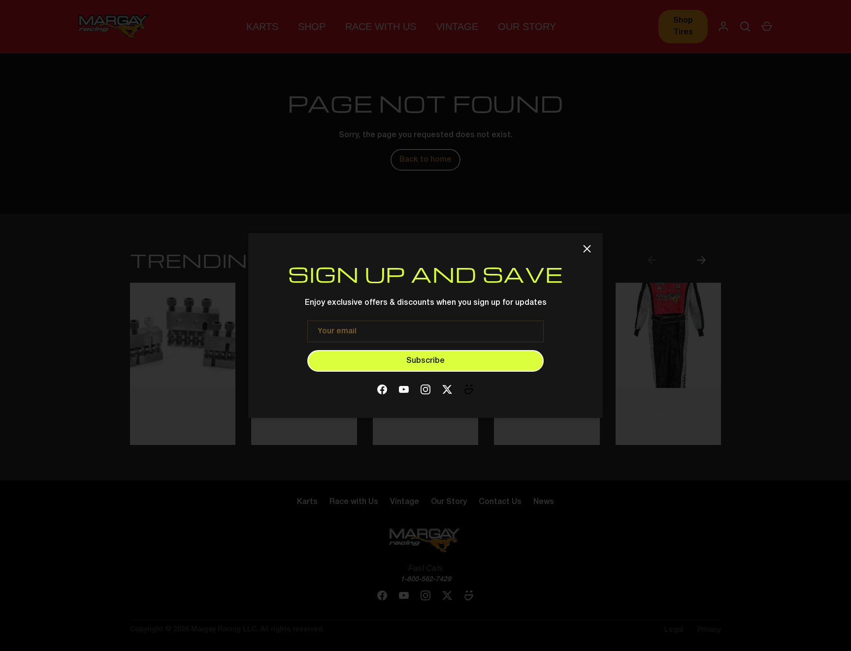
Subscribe (425, 360)
